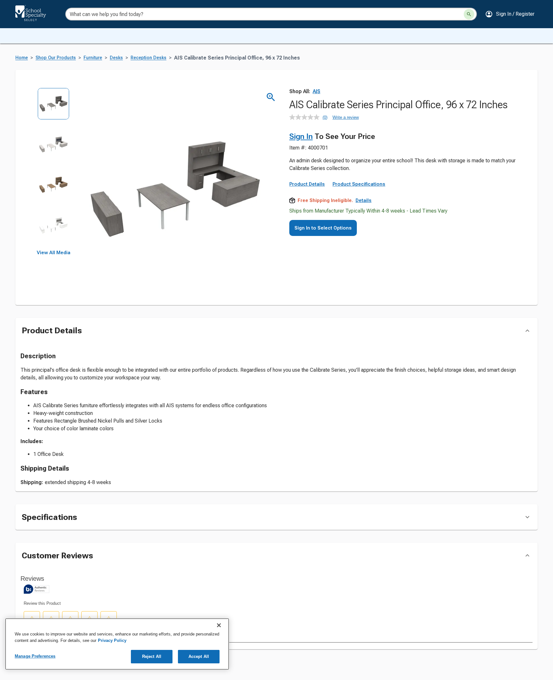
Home (21, 58)
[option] (53, 108)
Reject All (151, 656)
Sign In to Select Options (323, 228)
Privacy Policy (112, 640)
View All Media (53, 252)
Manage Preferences (35, 656)
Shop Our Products (56, 58)
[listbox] (53, 169)
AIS (316, 91)
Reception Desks (148, 58)
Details (364, 200)
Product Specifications (359, 184)
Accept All (198, 656)
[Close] (219, 625)
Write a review (346, 117)
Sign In (301, 136)
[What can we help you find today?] (469, 14)
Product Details (307, 184)
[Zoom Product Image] (271, 97)
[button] (509, 14)
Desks (116, 58)
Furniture (93, 58)
